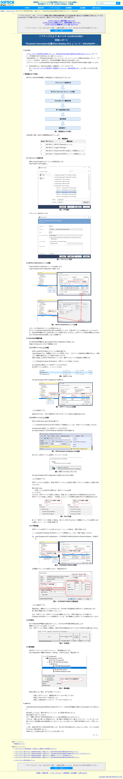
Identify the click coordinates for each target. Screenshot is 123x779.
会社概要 (82, 8)
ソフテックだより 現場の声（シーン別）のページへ (61, 24)
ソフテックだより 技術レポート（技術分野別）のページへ (61, 22)
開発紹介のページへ (19, 743)
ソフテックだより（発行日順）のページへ (61, 21)
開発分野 (41, 8)
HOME (27, 8)
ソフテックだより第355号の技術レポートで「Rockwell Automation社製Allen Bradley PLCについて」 (59, 54)
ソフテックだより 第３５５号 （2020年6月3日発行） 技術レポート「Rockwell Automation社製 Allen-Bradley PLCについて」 (47, 757)
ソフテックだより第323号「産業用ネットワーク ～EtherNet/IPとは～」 (58, 68)
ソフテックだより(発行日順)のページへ (24, 760)
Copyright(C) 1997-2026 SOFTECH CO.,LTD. (110, 776)
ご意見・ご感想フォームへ (61, 30)
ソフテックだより (55, 8)
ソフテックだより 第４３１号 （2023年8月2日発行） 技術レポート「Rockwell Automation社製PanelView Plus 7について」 (46, 751)
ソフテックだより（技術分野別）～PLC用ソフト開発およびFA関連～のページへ (35, 748)
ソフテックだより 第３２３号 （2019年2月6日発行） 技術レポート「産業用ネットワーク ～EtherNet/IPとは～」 (44, 755)
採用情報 (69, 8)
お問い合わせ (96, 8)
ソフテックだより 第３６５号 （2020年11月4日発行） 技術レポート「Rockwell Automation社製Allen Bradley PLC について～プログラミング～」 (52, 753)
